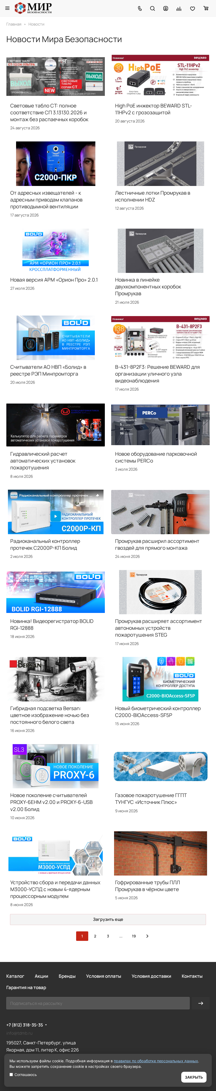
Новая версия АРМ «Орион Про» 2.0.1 (54, 279)
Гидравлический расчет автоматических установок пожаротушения (42, 460)
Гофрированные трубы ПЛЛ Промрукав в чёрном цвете (147, 886)
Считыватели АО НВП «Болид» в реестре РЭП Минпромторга (48, 370)
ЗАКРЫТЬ (194, 1077)
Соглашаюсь (25, 1074)
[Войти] (165, 8)
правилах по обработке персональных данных (156, 1061)
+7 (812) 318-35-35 (24, 1025)
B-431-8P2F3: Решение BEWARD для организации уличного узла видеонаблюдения (157, 373)
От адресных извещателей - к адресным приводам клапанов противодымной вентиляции (46, 199)
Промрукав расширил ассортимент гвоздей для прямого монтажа (157, 544)
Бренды (67, 976)
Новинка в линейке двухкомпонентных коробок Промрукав (148, 286)
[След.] (147, 936)
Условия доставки (151, 976)
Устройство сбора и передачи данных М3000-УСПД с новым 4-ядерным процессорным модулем (55, 889)
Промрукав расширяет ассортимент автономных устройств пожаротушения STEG (158, 628)
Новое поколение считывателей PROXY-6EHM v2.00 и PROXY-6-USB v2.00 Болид (51, 802)
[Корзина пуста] (206, 8)
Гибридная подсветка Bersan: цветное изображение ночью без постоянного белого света (49, 715)
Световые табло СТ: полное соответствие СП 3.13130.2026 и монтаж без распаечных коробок (49, 112)
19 (134, 935)
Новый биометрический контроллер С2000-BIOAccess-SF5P (158, 712)
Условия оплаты (103, 976)
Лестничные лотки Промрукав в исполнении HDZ (152, 196)
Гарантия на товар (26, 987)
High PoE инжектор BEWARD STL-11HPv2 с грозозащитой (153, 109)
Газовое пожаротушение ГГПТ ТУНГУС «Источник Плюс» (150, 798)
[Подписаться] (201, 1003)
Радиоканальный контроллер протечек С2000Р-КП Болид (45, 544)
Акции (41, 976)
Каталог (15, 976)
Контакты (192, 976)
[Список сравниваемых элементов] (179, 8)
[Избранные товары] (192, 8)
